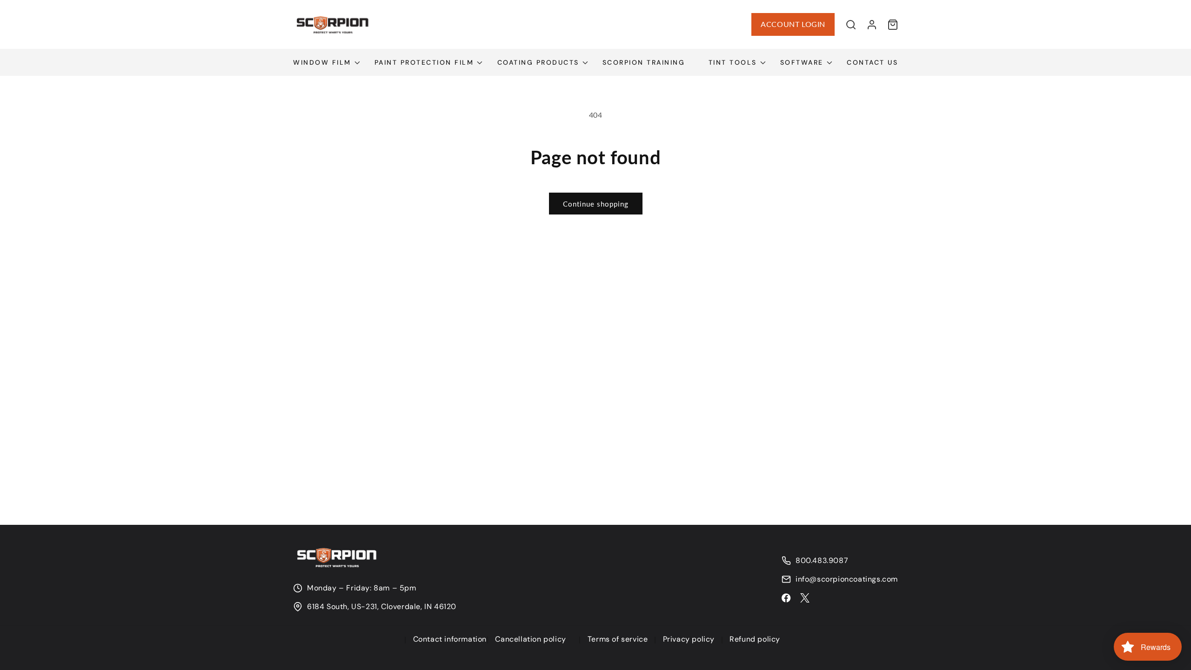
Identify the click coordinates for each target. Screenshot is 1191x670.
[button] (851, 25)
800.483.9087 (822, 560)
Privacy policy (689, 639)
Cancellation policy (530, 639)
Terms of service (618, 639)
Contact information (450, 639)
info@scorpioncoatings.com (847, 579)
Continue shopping (596, 204)
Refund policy (754, 639)
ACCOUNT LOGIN (793, 24)
